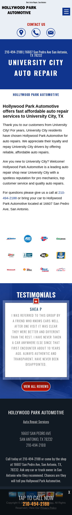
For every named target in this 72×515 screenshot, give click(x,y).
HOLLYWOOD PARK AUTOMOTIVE (36, 94)
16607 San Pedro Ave (38, 52)
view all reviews (36, 386)
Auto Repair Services (36, 421)
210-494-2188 (14, 52)
